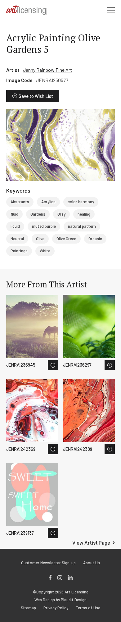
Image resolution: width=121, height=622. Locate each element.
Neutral (17, 238)
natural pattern (82, 226)
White (45, 250)
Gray (61, 214)
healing (84, 214)
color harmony (81, 201)
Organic (95, 238)
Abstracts (20, 201)
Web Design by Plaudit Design (60, 599)
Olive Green (66, 238)
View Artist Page (91, 542)
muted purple (44, 226)
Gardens (37, 214)
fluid (14, 214)
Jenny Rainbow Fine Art (47, 70)
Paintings (19, 250)
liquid (15, 226)
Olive (40, 238)
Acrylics (48, 201)
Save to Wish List (36, 96)
